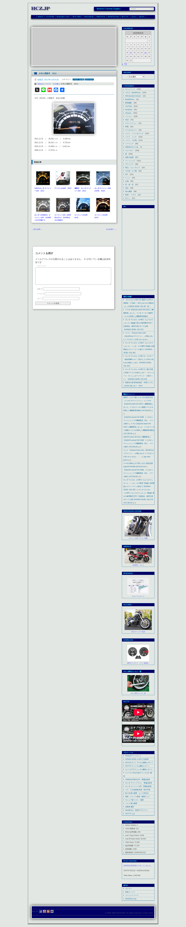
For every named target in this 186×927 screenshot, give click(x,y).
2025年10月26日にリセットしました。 (138, 866)
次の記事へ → (111, 229)
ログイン (128, 888)
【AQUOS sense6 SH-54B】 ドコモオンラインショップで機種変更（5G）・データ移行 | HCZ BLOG (138, 443)
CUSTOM (50, 17)
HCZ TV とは (130, 813)
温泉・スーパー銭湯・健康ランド (137, 796)
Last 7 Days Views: (132, 835)
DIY (126, 174)
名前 (39, 289)
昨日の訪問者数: (131, 832)
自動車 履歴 (129, 807)
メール (40, 294)
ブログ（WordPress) (133, 92)
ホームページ (130, 89)
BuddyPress (129, 99)
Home (40, 84)
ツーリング (129, 144)
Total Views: (130, 842)
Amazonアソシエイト (133, 756)
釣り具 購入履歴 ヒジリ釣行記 (137, 793)
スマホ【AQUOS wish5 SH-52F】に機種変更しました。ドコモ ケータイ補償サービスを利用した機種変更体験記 (138, 313)
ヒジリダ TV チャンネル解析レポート (139, 769)
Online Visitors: (131, 825)
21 (146, 53)
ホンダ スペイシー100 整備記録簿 (138, 786)
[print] (52, 911)
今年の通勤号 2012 (48, 73)
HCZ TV (125, 17)
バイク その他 (78, 79)
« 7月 (124, 64)
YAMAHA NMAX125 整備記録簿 (137, 779)
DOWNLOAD (113, 17)
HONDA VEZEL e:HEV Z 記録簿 (137, 759)
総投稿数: (129, 849)
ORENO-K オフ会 (131, 147)
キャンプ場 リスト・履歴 (134, 800)
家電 (127, 126)
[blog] (48, 911)
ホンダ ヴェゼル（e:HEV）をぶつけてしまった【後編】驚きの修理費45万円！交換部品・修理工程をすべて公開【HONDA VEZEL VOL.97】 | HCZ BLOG (138, 496)
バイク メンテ (131, 137)
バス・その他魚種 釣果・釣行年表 (137, 790)
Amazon (128, 113)
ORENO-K (100, 17)
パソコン (128, 116)
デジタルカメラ (131, 130)
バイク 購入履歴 (131, 803)
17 (131, 53)
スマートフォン (131, 123)
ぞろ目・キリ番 (131, 171)
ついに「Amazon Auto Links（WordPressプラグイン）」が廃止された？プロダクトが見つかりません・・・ (138, 336)
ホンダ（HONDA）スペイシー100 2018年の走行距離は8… (42, 217)
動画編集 (128, 103)
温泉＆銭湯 (129, 157)
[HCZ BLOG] (41, 11)
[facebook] (40, 911)
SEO (127, 120)
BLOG (141, 17)
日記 (127, 188)
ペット (127, 178)
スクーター (89, 79)
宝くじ (127, 198)
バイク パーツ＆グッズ (134, 133)
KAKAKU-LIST (63, 17)
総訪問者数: (129, 845)
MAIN (40, 17)
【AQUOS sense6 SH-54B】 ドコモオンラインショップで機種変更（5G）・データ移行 (138, 420)
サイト (39, 299)
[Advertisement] (74, 46)
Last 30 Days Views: (133, 839)
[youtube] (44, 911)
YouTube (128, 106)
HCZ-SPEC (77, 17)
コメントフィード (131, 895)
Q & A (134, 17)
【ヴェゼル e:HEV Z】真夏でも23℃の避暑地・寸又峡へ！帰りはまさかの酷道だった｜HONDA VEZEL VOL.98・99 (138, 303)
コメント (41, 266)
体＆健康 (128, 191)
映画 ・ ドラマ (130, 195)
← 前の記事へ (36, 229)
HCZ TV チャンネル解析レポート (137, 766)
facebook (128, 109)
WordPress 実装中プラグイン (136, 810)
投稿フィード (130, 892)
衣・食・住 (129, 184)
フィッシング (130, 161)
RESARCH (89, 17)
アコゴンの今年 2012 (62, 188)
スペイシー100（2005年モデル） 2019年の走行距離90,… (62, 217)
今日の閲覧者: (130, 828)
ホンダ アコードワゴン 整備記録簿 (138, 783)
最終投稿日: (129, 852)
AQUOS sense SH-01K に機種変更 (136, 437)
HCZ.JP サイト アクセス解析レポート (139, 762)
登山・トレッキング (132, 167)
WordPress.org (130, 899)
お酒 (127, 181)
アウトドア (129, 164)
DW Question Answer (133, 96)
